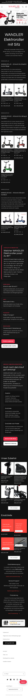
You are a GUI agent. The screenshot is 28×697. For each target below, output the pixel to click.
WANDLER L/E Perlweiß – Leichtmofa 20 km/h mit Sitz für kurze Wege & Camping (7, 99)
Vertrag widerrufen (9, 643)
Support (23, 682)
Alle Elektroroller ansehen (9, 345)
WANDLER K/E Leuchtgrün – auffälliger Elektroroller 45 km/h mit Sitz (7, 175)
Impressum (6, 632)
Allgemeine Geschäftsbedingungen (12, 635)
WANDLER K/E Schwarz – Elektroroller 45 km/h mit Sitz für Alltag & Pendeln (7, 151)
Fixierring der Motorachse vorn (7, 525)
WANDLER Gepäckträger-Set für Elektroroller (20, 500)
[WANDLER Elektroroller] (14, 7)
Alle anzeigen (14, 507)
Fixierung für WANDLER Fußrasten (19, 526)
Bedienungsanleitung (13, 590)
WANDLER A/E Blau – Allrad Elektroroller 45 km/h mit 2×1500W (20, 227)
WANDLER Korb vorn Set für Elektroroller (7, 500)
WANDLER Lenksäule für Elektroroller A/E (19, 549)
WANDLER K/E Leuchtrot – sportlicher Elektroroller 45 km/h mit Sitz (20, 151)
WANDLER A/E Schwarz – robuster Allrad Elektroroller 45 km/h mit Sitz (7, 227)
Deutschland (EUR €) (13, 689)
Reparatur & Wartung (10, 443)
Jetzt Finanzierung (13, 613)
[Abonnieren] (23, 674)
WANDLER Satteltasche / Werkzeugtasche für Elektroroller (6, 477)
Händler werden (7, 661)
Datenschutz (6, 639)
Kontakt (5, 651)
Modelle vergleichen (8, 341)
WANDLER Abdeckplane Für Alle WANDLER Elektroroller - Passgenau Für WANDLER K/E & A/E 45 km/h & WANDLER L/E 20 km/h (20, 478)
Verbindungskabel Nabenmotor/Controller (9, 543)
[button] (2, 7)
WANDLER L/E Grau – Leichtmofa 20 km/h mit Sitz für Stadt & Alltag (20, 99)
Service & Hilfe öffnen (10, 438)
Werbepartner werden (8, 658)
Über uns (5, 654)
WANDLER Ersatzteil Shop (13, 576)
